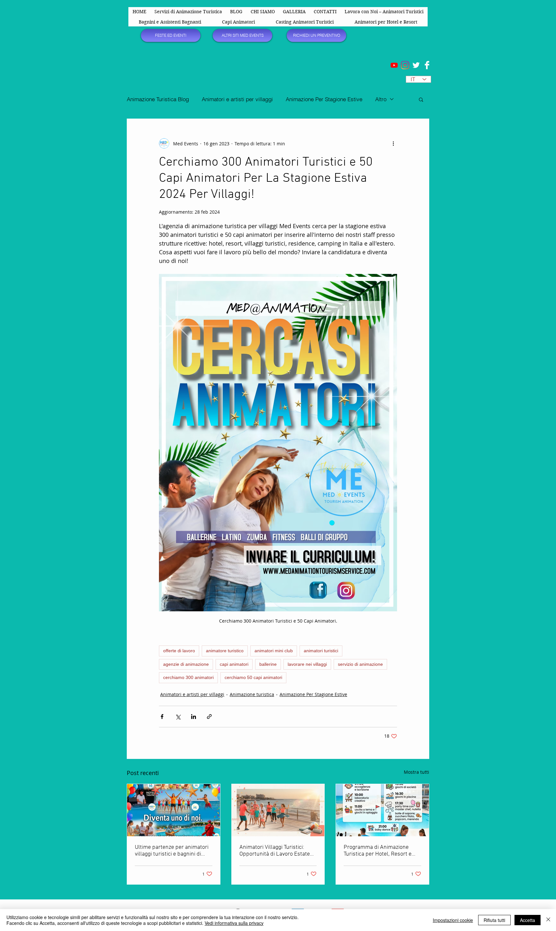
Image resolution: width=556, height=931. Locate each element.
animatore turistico (225, 650)
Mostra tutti (416, 772)
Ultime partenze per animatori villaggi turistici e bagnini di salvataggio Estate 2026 (171, 851)
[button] (421, 99)
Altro (380, 99)
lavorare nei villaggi (307, 664)
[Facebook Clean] (427, 65)
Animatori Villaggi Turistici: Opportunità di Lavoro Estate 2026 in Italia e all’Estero (274, 851)
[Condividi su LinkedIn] (193, 716)
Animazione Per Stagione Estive (324, 99)
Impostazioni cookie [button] (453, 920)
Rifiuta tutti (494, 920)
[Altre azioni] (393, 143)
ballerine (268, 664)
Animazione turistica (252, 694)
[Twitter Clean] (416, 65)
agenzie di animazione (186, 664)
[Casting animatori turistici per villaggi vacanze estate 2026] (278, 810)
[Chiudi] (548, 920)
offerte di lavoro (179, 650)
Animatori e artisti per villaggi (237, 99)
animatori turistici (321, 650)
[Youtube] (394, 65)
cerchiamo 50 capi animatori (253, 677)
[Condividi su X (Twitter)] (178, 716)
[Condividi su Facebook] (162, 716)
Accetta (527, 920)
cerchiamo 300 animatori (188, 677)
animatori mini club (274, 650)
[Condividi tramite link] (209, 716)
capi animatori (234, 664)
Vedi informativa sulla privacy (234, 923)
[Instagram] (405, 65)
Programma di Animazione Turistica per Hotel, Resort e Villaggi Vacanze (378, 851)
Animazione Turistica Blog (158, 99)
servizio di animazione (360, 664)
